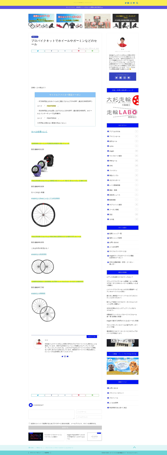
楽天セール (123, 141)
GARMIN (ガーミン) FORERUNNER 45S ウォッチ (50, 143)
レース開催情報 (123, 185)
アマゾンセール (123, 136)
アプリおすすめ (123, 131)
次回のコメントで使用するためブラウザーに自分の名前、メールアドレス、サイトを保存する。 (64, 423)
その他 (123, 219)
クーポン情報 (123, 209)
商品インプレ (123, 175)
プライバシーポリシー (116, 393)
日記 (123, 214)
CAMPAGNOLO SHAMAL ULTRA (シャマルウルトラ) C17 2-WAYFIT (58, 281)
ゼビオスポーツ (123, 180)
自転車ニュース (123, 195)
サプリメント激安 (123, 204)
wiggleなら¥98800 (38, 293)
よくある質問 (114, 247)
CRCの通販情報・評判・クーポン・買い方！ (122, 263)
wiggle (123, 151)
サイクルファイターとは (117, 251)
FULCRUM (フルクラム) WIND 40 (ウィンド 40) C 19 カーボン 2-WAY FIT (59, 181)
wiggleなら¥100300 (38, 254)
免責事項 (47, 452)
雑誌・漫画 (123, 190)
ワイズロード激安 (123, 156)
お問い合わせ (114, 242)
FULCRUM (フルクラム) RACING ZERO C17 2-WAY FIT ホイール (56, 236)
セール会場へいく (39, 132)
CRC (123, 165)
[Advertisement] (65, 69)
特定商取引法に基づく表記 (118, 407)
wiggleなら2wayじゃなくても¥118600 (45, 198)
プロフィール (113, 398)
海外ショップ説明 (115, 238)
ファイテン (123, 170)
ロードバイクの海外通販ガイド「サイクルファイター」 (83, 2)
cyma (123, 146)
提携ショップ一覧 (115, 233)
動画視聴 (123, 200)
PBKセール (34, 36)
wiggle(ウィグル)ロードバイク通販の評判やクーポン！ (121, 257)
